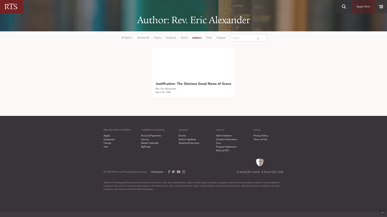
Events (182, 135)
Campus (220, 37)
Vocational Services (189, 143)
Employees (157, 171)
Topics (157, 37)
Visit (106, 146)
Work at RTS (222, 150)
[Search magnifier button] (343, 6)
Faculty (107, 143)
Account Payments (151, 135)
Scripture (171, 37)
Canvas (145, 139)
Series (184, 37)
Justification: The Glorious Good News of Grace (193, 84)
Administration (224, 135)
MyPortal (145, 146)
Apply (107, 135)
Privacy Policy (261, 135)
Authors (197, 37)
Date (209, 37)
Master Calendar (150, 143)
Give (218, 143)
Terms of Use (260, 139)
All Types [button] (126, 37)
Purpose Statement (226, 146)
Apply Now (363, 6)
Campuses (109, 139)
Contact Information (226, 139)
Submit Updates (187, 139)
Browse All (143, 37)
